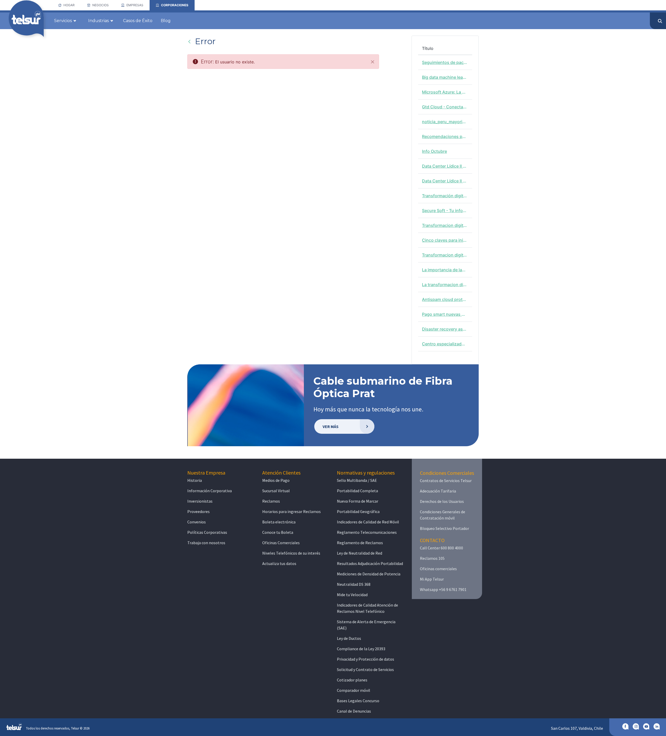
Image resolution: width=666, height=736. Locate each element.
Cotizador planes (352, 679)
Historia (194, 480)
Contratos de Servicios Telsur (446, 480)
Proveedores (198, 511)
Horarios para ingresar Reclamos (291, 511)
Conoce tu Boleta (277, 532)
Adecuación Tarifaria (438, 491)
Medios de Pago (276, 480)
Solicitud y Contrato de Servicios (365, 669)
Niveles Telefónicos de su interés (291, 553)
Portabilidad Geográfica (358, 511)
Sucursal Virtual (276, 490)
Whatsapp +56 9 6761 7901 (443, 589)
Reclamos (271, 501)
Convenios (196, 521)
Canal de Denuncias (354, 711)
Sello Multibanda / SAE (357, 480)
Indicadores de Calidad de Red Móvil (368, 521)
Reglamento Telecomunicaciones (367, 532)
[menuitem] (66, 5)
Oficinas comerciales (438, 568)
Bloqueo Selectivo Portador (444, 528)
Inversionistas (200, 501)
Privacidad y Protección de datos (365, 659)
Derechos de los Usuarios (442, 501)
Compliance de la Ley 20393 (361, 648)
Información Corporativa (209, 490)
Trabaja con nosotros (206, 542)
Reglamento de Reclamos (360, 542)
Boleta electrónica (279, 521)
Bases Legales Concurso (358, 700)
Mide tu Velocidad (352, 594)
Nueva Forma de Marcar (357, 501)
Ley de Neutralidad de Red (359, 553)
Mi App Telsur (432, 579)
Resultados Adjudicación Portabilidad (370, 563)
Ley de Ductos (349, 638)
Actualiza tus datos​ (279, 563)
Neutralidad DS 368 (353, 584)
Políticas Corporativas (207, 532)
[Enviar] (660, 21)
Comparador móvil (353, 690)
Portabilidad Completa (357, 490)
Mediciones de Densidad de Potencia (368, 573)
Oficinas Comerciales (281, 542)
